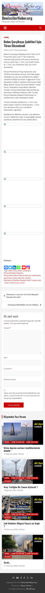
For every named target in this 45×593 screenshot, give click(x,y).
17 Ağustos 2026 (10, 454)
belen (20, 271)
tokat (6, 283)
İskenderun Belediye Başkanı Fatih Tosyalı (20, 280)
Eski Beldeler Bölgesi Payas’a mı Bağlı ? (22, 525)
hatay (14, 278)
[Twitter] (10, 265)
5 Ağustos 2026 (10, 490)
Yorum (7, 328)
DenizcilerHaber (21, 50)
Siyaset (7, 481)
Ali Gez (21, 454)
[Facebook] (6, 265)
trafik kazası (14, 283)
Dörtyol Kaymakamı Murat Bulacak (17, 275)
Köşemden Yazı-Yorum (15, 417)
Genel (6, 37)
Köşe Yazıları (32, 442)
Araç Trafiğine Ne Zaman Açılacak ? (21, 487)
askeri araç (12, 271)
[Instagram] (28, 265)
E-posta (8, 368)
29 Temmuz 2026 (11, 530)
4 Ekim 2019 (8, 50)
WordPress (30, 589)
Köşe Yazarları (18, 442)
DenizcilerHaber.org (17, 18)
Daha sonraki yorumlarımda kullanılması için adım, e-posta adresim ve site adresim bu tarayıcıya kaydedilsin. (22, 395)
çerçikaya (26, 271)
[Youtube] (24, 265)
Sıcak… (7, 562)
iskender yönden (24, 278)
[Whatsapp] (18, 265)
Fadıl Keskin (36, 275)
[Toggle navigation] (5, 28)
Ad (6, 357)
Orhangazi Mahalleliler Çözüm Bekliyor (23, 305)
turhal (22, 283)
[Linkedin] (14, 265)
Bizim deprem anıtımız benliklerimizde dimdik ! (22, 449)
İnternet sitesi (10, 379)
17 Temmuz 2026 (11, 566)
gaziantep (8, 278)
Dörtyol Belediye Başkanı (13, 273)
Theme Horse (25, 586)
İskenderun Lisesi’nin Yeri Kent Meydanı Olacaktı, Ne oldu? (22, 295)
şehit (39, 280)
